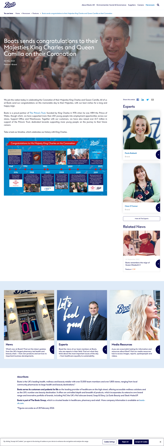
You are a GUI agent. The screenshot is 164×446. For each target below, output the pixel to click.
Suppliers (132, 5)
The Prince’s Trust (37, 113)
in (143, 100)
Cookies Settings (109, 442)
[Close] (160, 441)
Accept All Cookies (141, 442)
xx (29, 324)
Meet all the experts (141, 218)
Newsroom (150, 5)
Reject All (125, 442)
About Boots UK (88, 5)
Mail (152, 100)
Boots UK (10, 5)
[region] (82, 442)
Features (36, 13)
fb (138, 100)
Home (18, 13)
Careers (140, 5)
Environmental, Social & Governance (111, 5)
